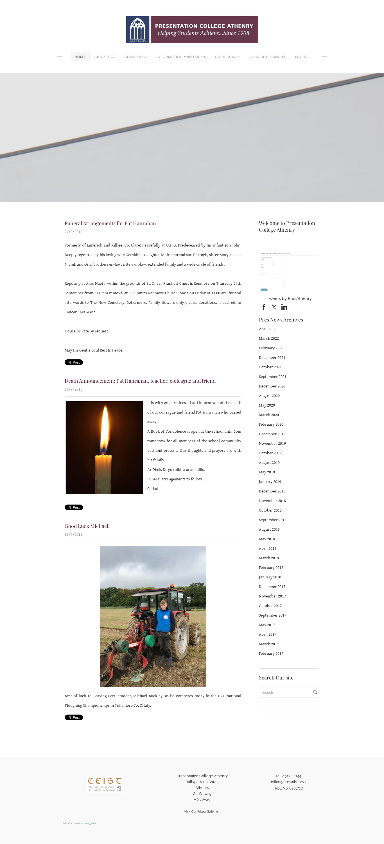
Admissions (136, 57)
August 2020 (269, 395)
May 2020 (267, 405)
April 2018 (267, 548)
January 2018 (270, 577)
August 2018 (269, 529)
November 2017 (272, 596)
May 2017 (267, 624)
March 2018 (269, 558)
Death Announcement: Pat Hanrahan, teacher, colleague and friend (140, 380)
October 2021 (270, 367)
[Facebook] (264, 307)
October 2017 (270, 605)
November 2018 (272, 500)
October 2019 (270, 453)
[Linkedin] (284, 307)
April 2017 (267, 634)
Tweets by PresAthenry (289, 298)
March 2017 (269, 644)
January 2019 (270, 481)
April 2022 (267, 329)
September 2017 (272, 615)
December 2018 (272, 491)
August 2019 (269, 462)
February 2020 (271, 424)
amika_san (88, 823)
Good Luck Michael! (87, 526)
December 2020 (272, 386)
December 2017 (272, 586)
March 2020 (269, 414)
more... (302, 57)
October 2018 (270, 510)
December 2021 (272, 357)
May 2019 (267, 472)
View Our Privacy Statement (202, 811)
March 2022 (269, 338)
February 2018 (271, 567)
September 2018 (272, 519)
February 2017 (271, 653)
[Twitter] (274, 307)
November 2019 (272, 443)
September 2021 (272, 376)
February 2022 (271, 348)
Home (80, 57)
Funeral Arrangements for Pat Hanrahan (110, 223)
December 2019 (272, 434)
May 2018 (267, 539)
